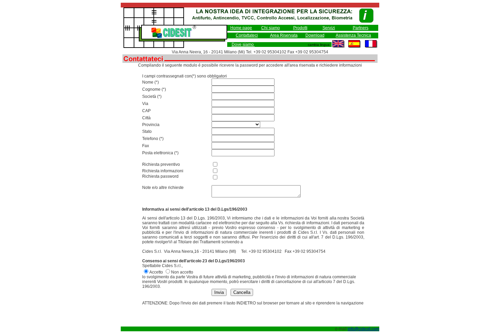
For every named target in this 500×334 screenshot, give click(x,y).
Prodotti (300, 27)
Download (314, 35)
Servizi (328, 27)
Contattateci (247, 35)
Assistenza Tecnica (353, 35)
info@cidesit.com (363, 329)
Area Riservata (284, 35)
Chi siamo (270, 27)
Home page (241, 27)
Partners (360, 27)
